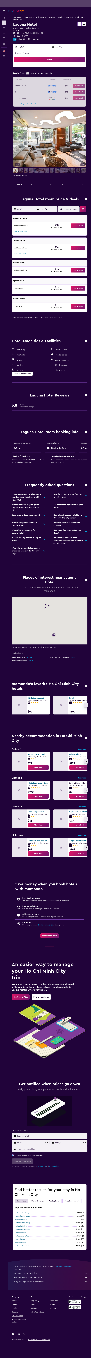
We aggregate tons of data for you (29, 1277)
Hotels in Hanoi (21, 1219)
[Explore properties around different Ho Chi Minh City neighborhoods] (86, 738)
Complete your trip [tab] (72, 1201)
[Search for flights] (4, 17)
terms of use (42, 1166)
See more (82, 749)
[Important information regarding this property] (86, 431)
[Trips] (4, 44)
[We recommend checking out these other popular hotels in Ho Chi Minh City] (86, 686)
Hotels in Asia (27, 17)
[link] (38, 767)
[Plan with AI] (4, 37)
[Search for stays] (4, 22)
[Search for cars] (4, 27)
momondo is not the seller (25, 1273)
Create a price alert (45, 925)
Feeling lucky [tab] (54, 1201)
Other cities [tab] (21, 1201)
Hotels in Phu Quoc (22, 1216)
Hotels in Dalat (20, 1242)
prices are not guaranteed (63, 1266)
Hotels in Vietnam (40, 17)
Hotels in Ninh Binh (22, 1246)
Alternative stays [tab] (37, 1201)
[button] (4, 10)
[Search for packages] (4, 32)
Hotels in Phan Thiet (22, 1229)
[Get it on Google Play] (74, 1302)
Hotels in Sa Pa (20, 1233)
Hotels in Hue (20, 1239)
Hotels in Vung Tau (22, 1236)
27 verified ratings (31, 39)
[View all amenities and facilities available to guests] (86, 341)
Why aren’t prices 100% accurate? (28, 1282)
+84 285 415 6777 (20, 36)
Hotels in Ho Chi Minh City (74, 17)
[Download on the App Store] (74, 1307)
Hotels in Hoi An (21, 1226)
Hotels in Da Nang (22, 1213)
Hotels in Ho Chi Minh (56, 17)
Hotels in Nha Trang (22, 1223)
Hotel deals (17, 17)
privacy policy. (54, 1166)
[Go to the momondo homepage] (16, 10)
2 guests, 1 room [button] (22, 53)
